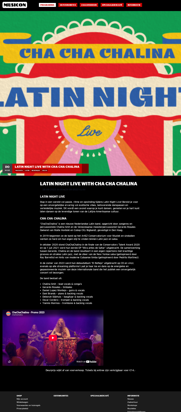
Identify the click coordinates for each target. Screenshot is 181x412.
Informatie (134, 5)
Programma (47, 5)
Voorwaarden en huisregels (28, 405)
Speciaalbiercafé (112, 5)
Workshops (132, 405)
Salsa (44, 170)
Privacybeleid (22, 408)
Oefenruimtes (68, 5)
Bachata (19, 170)
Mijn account (22, 399)
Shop (19, 396)
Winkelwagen (22, 402)
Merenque (36, 170)
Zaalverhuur (89, 5)
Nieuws (130, 399)
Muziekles (131, 408)
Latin (27, 170)
